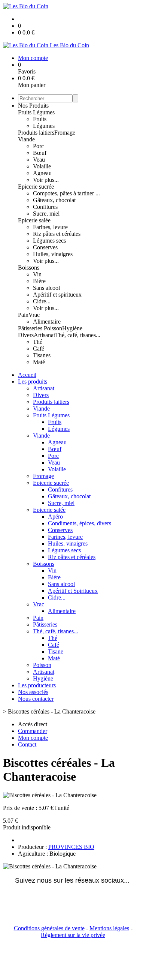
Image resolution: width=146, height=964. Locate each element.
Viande (26, 139)
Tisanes (42, 355)
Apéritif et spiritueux (57, 294)
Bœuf (39, 153)
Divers (26, 335)
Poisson (53, 328)
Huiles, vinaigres (53, 254)
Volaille (42, 166)
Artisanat (44, 335)
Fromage (64, 132)
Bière (39, 281)
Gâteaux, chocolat (54, 200)
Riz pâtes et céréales (56, 234)
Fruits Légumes (36, 112)
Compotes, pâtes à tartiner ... (66, 193)
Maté (39, 362)
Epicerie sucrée (36, 186)
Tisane (55, 651)
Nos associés (33, 692)
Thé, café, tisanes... (77, 335)
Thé (37, 342)
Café (38, 348)
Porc (38, 146)
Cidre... (42, 301)
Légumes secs (49, 240)
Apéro (55, 516)
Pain (23, 315)
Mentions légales (109, 928)
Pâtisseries (31, 328)
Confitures (45, 207)
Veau (39, 159)
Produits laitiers (36, 132)
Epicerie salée (34, 220)
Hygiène (72, 328)
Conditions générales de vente (49, 928)
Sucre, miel (46, 213)
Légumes (44, 126)
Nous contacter (36, 699)
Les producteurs (37, 685)
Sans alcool (46, 288)
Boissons (28, 267)
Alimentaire (47, 321)
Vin (37, 274)
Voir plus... (46, 180)
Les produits (32, 381)
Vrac (34, 315)
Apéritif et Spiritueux (73, 591)
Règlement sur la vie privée (73, 935)
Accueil (27, 375)
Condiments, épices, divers (79, 523)
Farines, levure (50, 227)
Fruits (39, 119)
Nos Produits (33, 105)
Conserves (45, 247)
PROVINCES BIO (71, 847)
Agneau (42, 173)
